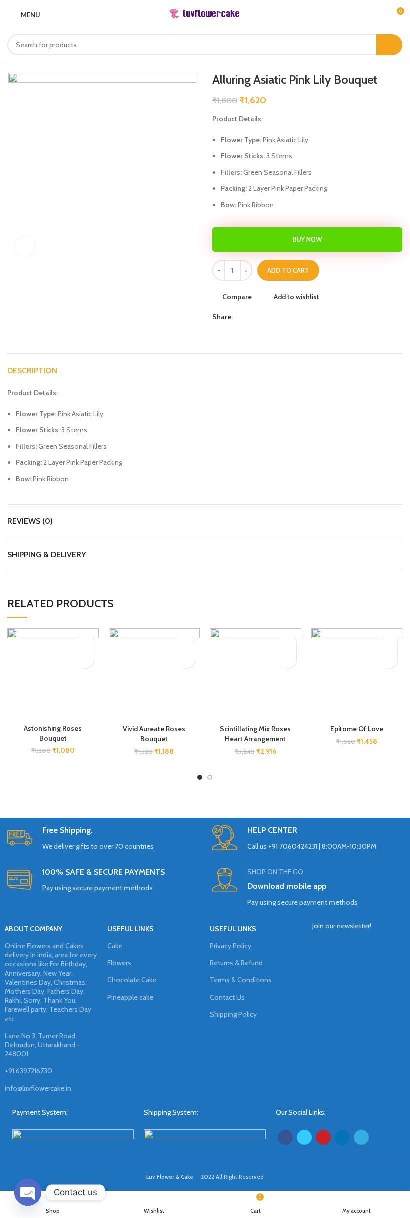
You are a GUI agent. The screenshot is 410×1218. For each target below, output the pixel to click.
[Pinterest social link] (264, 316)
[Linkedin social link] (276, 316)
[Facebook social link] (241, 316)
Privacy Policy (231, 945)
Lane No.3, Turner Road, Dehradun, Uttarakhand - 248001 (42, 1044)
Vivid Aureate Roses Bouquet (154, 733)
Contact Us (227, 997)
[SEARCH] (389, 44)
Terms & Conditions (241, 979)
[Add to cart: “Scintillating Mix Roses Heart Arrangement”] (287, 659)
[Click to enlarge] (25, 246)
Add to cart (289, 270)
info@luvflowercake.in (38, 1088)
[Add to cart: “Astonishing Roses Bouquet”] (85, 659)
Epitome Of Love (357, 728)
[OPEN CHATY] (28, 1192)
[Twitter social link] (252, 316)
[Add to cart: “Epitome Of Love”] (389, 659)
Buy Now (307, 239)
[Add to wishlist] (85, 642)
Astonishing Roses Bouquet (53, 733)
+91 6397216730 (28, 1070)
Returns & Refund (236, 962)
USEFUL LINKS (131, 928)
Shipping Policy (233, 1014)
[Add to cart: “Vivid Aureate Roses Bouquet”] (186, 659)
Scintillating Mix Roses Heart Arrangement (255, 733)
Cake (115, 945)
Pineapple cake (131, 997)
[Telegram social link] (287, 316)
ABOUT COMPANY (33, 928)
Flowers (120, 962)
